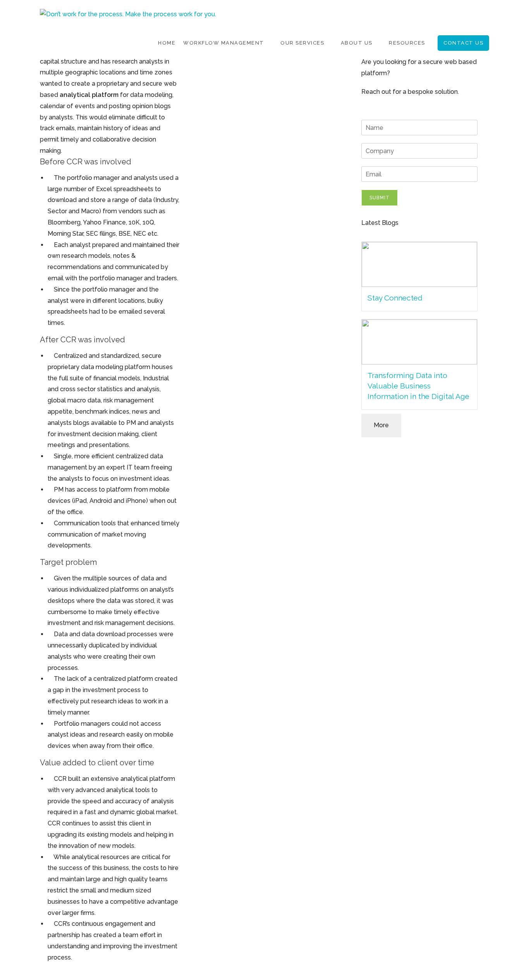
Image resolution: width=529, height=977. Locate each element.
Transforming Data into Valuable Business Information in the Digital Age (418, 385)
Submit (379, 197)
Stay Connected (395, 297)
